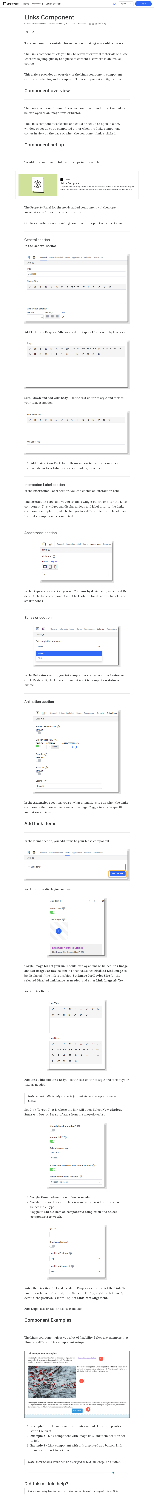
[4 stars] (98, 23)
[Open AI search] (114, 3)
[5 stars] (101, 23)
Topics (123, 4)
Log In (143, 4)
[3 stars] (95, 23)
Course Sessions (54, 4)
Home (26, 4)
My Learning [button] (37, 4)
